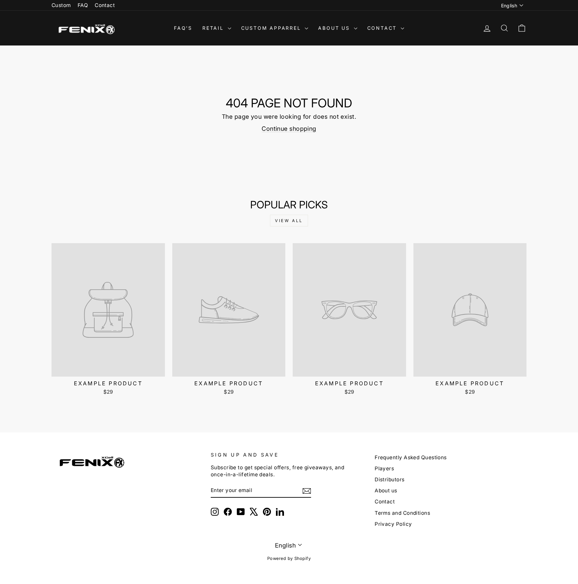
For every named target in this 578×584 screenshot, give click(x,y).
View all (289, 220)
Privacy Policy (393, 524)
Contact (105, 5)
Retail (214, 28)
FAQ (83, 5)
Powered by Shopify (289, 558)
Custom (61, 5)
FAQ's (183, 28)
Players (384, 468)
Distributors (389, 479)
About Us (335, 28)
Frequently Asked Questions (411, 457)
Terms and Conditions (402, 513)
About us (386, 490)
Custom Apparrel (272, 28)
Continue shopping (289, 128)
